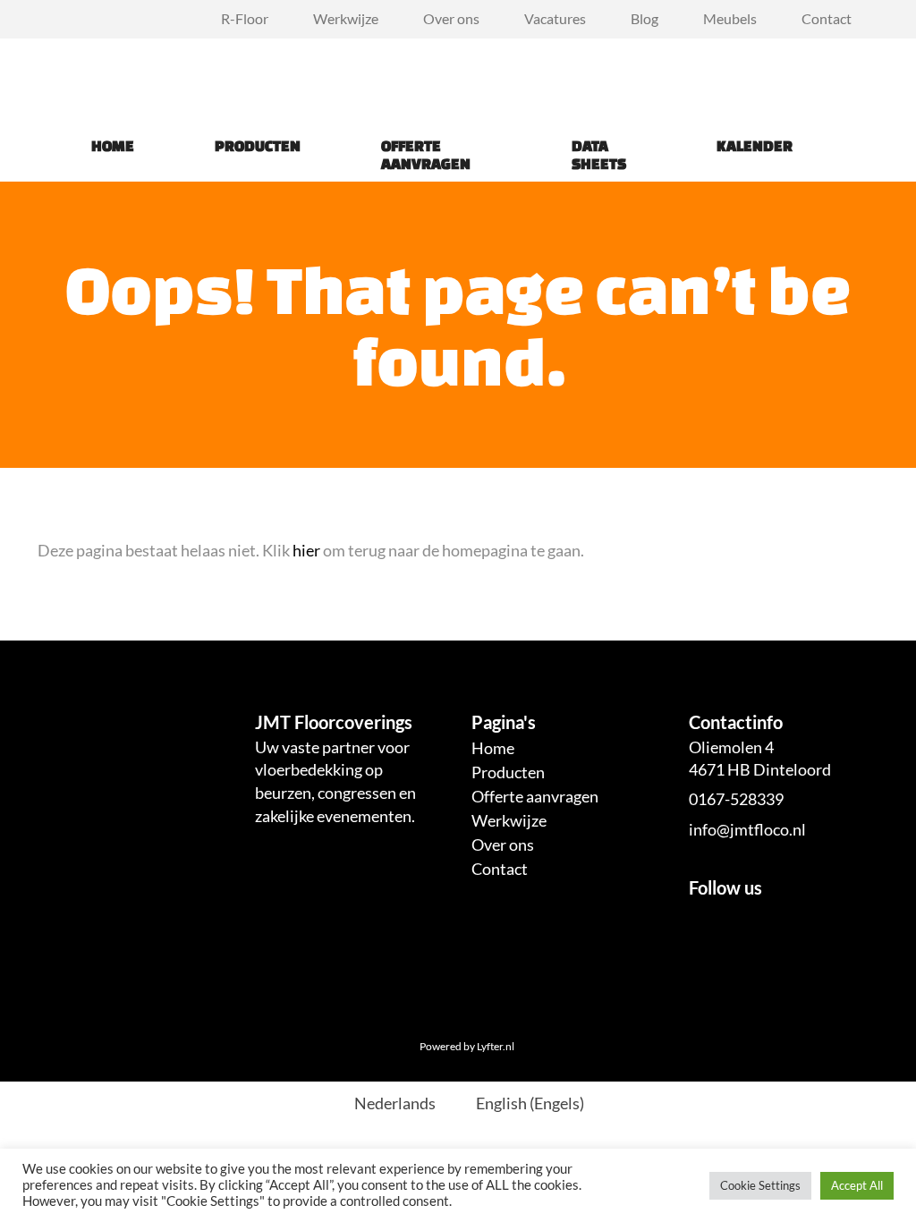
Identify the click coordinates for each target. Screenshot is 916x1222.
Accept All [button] (857, 1185)
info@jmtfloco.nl (747, 829)
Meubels (730, 18)
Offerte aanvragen (426, 154)
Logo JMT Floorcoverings (82, 74)
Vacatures (555, 18)
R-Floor (244, 18)
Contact (827, 18)
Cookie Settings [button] (760, 1185)
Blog (644, 18)
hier (306, 550)
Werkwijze (345, 18)
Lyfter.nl (495, 1046)
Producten (258, 145)
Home (112, 145)
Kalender (755, 145)
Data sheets (599, 154)
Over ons (451, 18)
